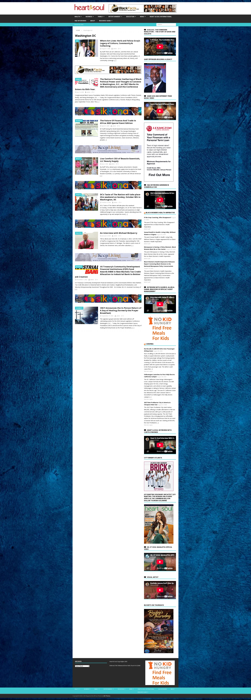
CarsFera (149, 344)
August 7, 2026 (106, 48)
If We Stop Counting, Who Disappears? (157, 217)
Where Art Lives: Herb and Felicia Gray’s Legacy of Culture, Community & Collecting (120, 43)
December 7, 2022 (82, 279)
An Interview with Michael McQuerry (118, 233)
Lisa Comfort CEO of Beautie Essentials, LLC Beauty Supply (120, 159)
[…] (115, 60)
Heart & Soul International (161, 16)
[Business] (86, 128)
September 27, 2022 (107, 316)
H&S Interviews (80, 21)
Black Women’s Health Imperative (160, 213)
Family (100, 16)
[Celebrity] (86, 315)
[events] (86, 82)
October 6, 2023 (106, 202)
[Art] (86, 48)
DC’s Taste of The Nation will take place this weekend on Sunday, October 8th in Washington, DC (120, 197)
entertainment (114, 16)
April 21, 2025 (105, 126)
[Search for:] (166, 24)
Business (89, 16)
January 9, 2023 (106, 236)
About (92, 21)
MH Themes (107, 696)
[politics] (86, 240)
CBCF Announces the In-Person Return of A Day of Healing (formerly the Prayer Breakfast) (120, 310)
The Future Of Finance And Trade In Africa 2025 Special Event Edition (118, 121)
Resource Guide (105, 21)
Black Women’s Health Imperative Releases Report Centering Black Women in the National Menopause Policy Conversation (159, 264)
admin (115, 48)
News (142, 16)
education (130, 16)
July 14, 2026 (80, 92)
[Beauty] (86, 166)
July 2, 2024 (105, 164)
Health (77, 16)
